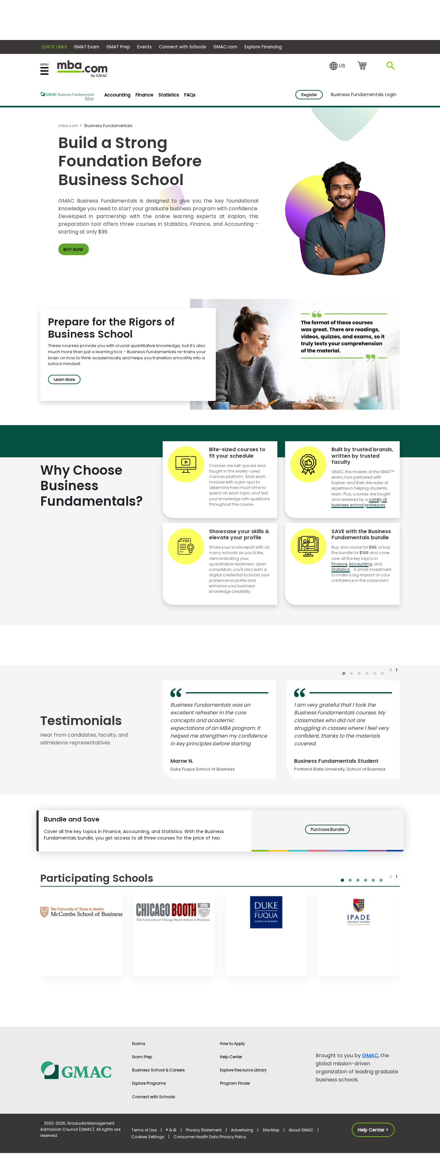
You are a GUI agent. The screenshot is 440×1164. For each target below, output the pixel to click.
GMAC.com (225, 47)
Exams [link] (138, 1043)
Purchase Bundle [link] (327, 829)
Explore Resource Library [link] (243, 1070)
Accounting (117, 95)
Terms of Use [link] (144, 1130)
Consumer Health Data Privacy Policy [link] (210, 1136)
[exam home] (67, 96)
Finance (144, 95)
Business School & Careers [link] (158, 1070)
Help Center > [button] (373, 1130)
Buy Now (73, 249)
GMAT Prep (118, 47)
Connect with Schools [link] (153, 1096)
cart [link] (363, 66)
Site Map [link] (271, 1130)
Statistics (168, 95)
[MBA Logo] (82, 68)
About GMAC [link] (301, 1130)
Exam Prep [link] (142, 1057)
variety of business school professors (359, 502)
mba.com (68, 125)
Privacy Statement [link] (204, 1130)
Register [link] (309, 94)
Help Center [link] (231, 1057)
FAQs (190, 95)
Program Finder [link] (235, 1083)
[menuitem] (117, 95)
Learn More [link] (64, 379)
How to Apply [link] (232, 1043)
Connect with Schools (182, 47)
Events (144, 47)
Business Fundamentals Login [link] (364, 94)
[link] (82, 1069)
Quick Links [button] (54, 47)
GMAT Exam (86, 47)
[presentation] (391, 669)
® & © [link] (171, 1130)
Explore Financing (263, 47)
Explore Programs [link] (149, 1083)
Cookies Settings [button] (147, 1136)
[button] (337, 66)
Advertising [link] (242, 1130)
